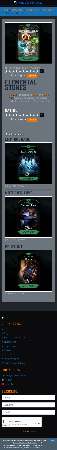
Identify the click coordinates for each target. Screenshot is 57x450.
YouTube (9, 384)
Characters (9, 342)
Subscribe (30, 431)
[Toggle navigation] (3, 2)
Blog (5, 333)
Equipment (9, 346)
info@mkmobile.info (15, 376)
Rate (33, 76)
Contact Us (9, 354)
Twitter (8, 380)
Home (6, 329)
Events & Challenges (14, 338)
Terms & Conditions (30, 443)
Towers (7, 350)
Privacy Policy (18, 443)
